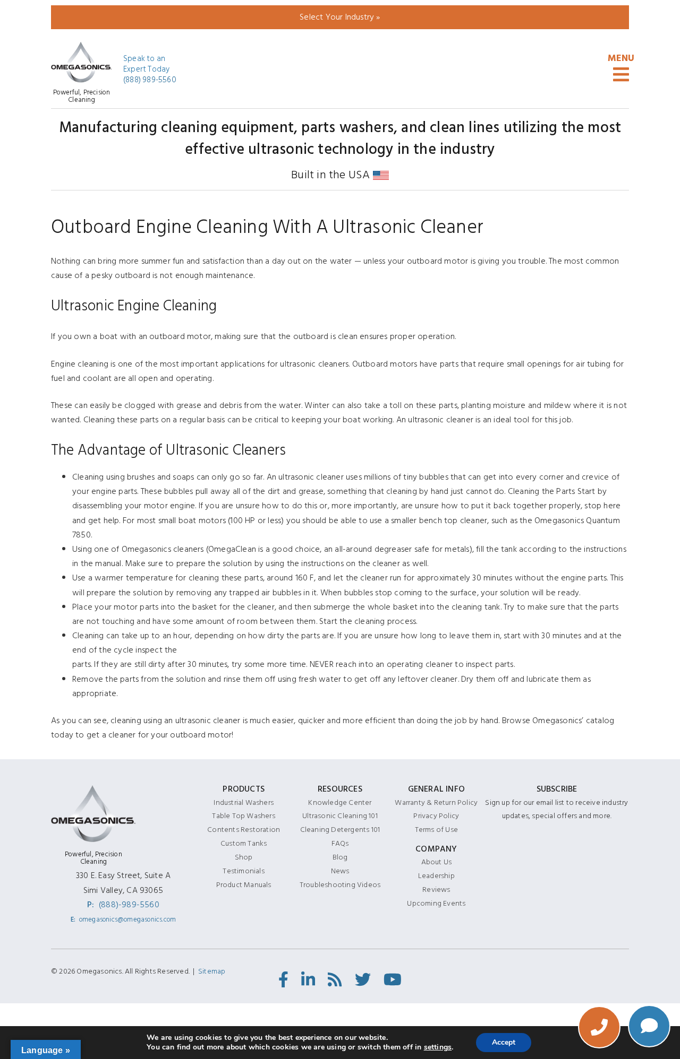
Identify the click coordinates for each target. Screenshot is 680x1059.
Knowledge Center (339, 802)
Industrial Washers (244, 802)
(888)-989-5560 (129, 905)
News (340, 871)
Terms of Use (436, 829)
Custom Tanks (243, 843)
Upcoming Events (436, 903)
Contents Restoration (243, 829)
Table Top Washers (243, 816)
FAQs (340, 843)
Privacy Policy (436, 816)
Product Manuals (243, 885)
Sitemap (211, 971)
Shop (244, 857)
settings (438, 1047)
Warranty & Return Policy (436, 802)
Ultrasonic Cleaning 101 (340, 816)
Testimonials (243, 871)
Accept (503, 1042)
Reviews (436, 889)
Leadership (436, 876)
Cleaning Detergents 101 (340, 829)
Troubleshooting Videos (340, 885)
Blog (340, 857)
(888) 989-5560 (149, 80)
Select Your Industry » (340, 17)
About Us (436, 862)
